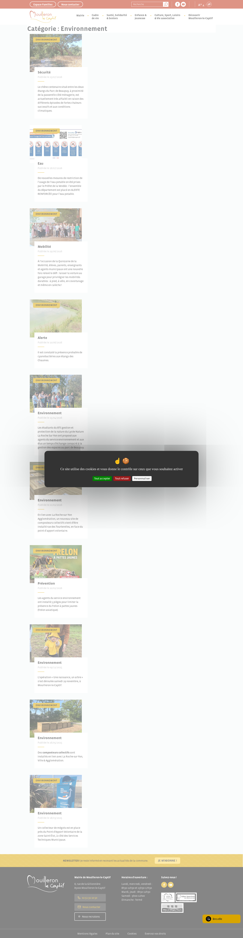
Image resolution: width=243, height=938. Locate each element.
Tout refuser (122, 478)
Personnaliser (142, 478)
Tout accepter (102, 478)
